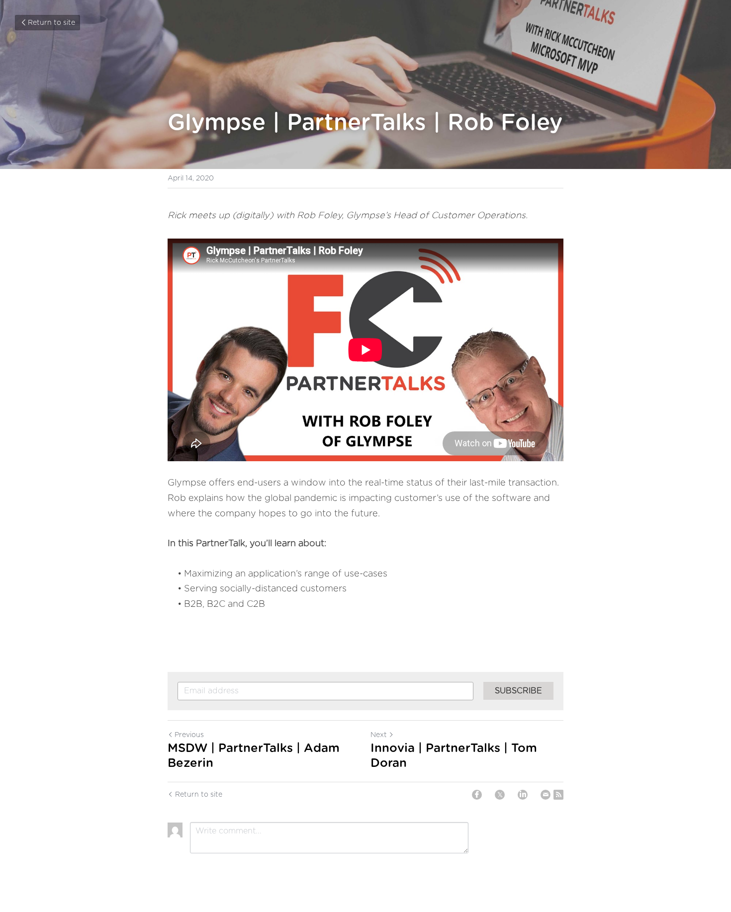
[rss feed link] (558, 795)
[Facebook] (477, 795)
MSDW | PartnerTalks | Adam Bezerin (254, 756)
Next (378, 735)
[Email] (545, 795)
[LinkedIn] (523, 795)
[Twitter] (500, 795)
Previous (189, 735)
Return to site (51, 22)
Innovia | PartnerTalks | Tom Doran (453, 756)
